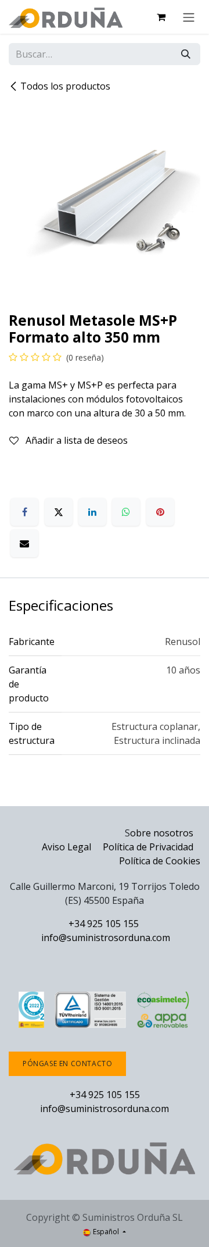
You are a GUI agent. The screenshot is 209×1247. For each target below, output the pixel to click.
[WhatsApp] (126, 512)
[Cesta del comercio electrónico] (160, 16)
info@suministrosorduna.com (105, 937)
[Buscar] (185, 54)
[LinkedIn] (92, 512)
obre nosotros (161, 832)
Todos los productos (65, 86)
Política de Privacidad (149, 846)
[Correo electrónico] (24, 543)
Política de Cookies (159, 860)
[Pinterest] (160, 512)
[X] (59, 512)
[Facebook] (24, 512)
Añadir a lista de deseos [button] (75, 440)
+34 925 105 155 (104, 923)
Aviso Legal (66, 846)
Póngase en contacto (67, 1063)
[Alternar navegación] (188, 17)
